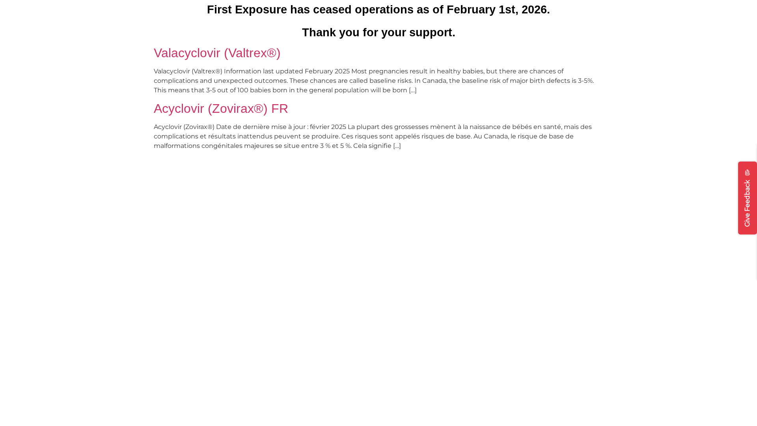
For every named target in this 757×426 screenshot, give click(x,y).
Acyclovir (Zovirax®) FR (221, 108)
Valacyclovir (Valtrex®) (217, 53)
